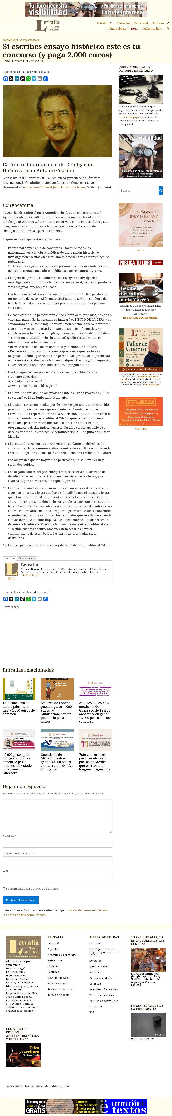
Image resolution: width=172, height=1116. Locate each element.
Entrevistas (55, 960)
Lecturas (53, 971)
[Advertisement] (57, 639)
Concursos (123, 23)
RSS (91, 1012)
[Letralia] (11, 569)
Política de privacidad (104, 1000)
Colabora (95, 983)
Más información (151, 384)
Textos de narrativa (61, 989)
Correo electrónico (19, 853)
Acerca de (9, 558)
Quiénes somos (99, 966)
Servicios (158, 23)
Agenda (53, 949)
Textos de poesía (59, 994)
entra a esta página (130, 117)
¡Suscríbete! (97, 1006)
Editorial (53, 943)
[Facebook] (9, 579)
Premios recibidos (101, 978)
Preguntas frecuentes (103, 989)
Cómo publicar (117, 28)
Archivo (94, 972)
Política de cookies (101, 995)
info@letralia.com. (30, 575)
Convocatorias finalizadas (21, 40)
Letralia (102, 23)
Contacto (95, 943)
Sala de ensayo (57, 983)
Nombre (9, 835)
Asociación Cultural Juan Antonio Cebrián (54, 187)
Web (6, 870)
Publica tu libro (152, 28)
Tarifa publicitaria (104, 952)
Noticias (53, 966)
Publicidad (141, 23)
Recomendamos (58, 977)
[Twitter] (14, 579)
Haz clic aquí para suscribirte (140, 317)
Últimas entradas (27, 558)
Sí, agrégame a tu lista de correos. (32, 888)
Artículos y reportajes (62, 954)
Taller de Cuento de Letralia (139, 378)
